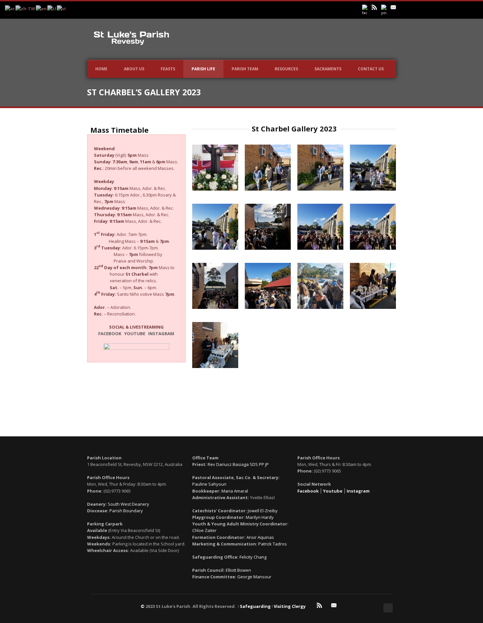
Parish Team (245, 69)
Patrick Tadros (272, 544)
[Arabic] (10, 8)
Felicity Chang (253, 557)
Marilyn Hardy (260, 517)
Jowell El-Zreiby (263, 511)
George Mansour (254, 577)
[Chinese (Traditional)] (25, 8)
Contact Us (371, 69)
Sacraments (327, 69)
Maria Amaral (234, 491)
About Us (134, 69)
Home (101, 69)
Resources (286, 69)
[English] (41, 8)
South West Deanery (128, 504)
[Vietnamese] (61, 8)
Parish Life (203, 69)
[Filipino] (52, 8)
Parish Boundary (126, 511)
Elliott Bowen (238, 570)
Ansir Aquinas (260, 537)
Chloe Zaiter (204, 530)
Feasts (168, 69)
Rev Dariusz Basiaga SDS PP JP (238, 464)
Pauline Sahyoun (209, 484)
